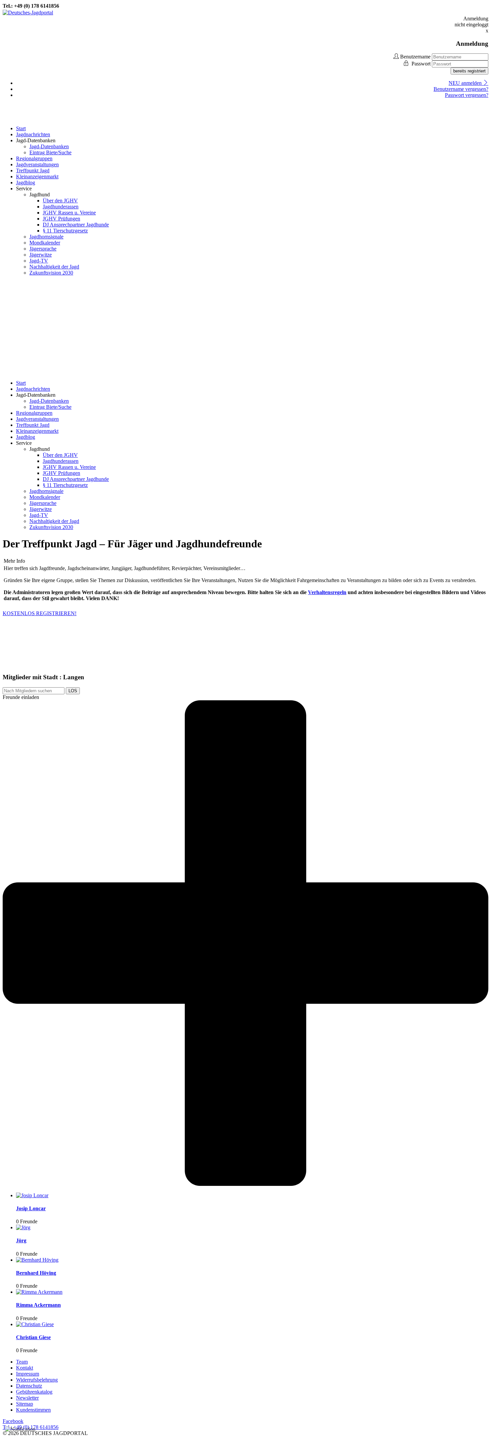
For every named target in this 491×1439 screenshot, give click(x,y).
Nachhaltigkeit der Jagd (54, 266)
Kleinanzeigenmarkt (37, 176)
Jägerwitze (40, 254)
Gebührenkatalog (34, 1392)
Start (21, 128)
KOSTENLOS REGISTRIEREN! (39, 613)
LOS (72, 690)
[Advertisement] (245, 328)
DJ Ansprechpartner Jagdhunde (76, 224)
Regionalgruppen (34, 158)
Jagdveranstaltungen (37, 164)
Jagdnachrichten (33, 134)
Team (22, 1362)
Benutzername (415, 56)
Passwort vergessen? (466, 95)
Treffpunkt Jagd (32, 170)
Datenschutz (29, 1386)
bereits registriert (469, 70)
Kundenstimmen (33, 1410)
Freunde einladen (21, 697)
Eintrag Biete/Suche (50, 152)
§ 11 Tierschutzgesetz (65, 230)
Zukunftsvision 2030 (51, 273)
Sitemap (24, 1404)
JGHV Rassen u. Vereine (69, 212)
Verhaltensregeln (327, 592)
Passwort (422, 63)
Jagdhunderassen (60, 206)
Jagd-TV (38, 260)
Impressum (27, 1374)
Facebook (13, 1421)
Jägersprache (42, 248)
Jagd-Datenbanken (49, 146)
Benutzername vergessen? (461, 89)
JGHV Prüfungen (61, 218)
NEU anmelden (466, 83)
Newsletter (27, 1398)
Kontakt (24, 1368)
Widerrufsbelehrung (37, 1380)
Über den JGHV (60, 200)
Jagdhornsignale (46, 236)
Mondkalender (44, 242)
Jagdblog (25, 182)
